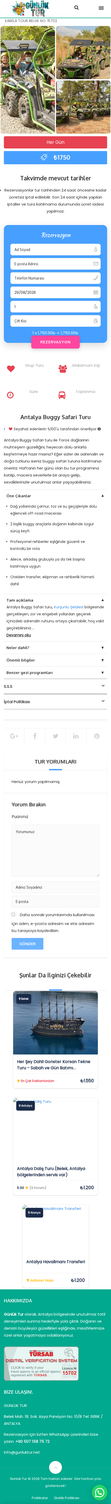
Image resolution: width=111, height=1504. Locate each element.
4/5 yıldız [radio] (58, 816)
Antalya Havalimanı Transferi (55, 1262)
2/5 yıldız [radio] (44, 816)
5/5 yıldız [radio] (65, 816)
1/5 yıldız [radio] (37, 816)
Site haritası (83, 1478)
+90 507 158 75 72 (32, 1441)
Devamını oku (18, 635)
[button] (99, 1492)
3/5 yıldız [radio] (51, 816)
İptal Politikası (17, 701)
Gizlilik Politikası (66, 1497)
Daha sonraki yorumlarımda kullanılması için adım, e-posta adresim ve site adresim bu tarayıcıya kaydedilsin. (53, 922)
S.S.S (8, 686)
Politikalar (40, 1497)
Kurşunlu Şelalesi (68, 607)
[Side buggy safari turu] (28, 80)
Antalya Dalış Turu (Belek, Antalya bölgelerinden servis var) (51, 1172)
